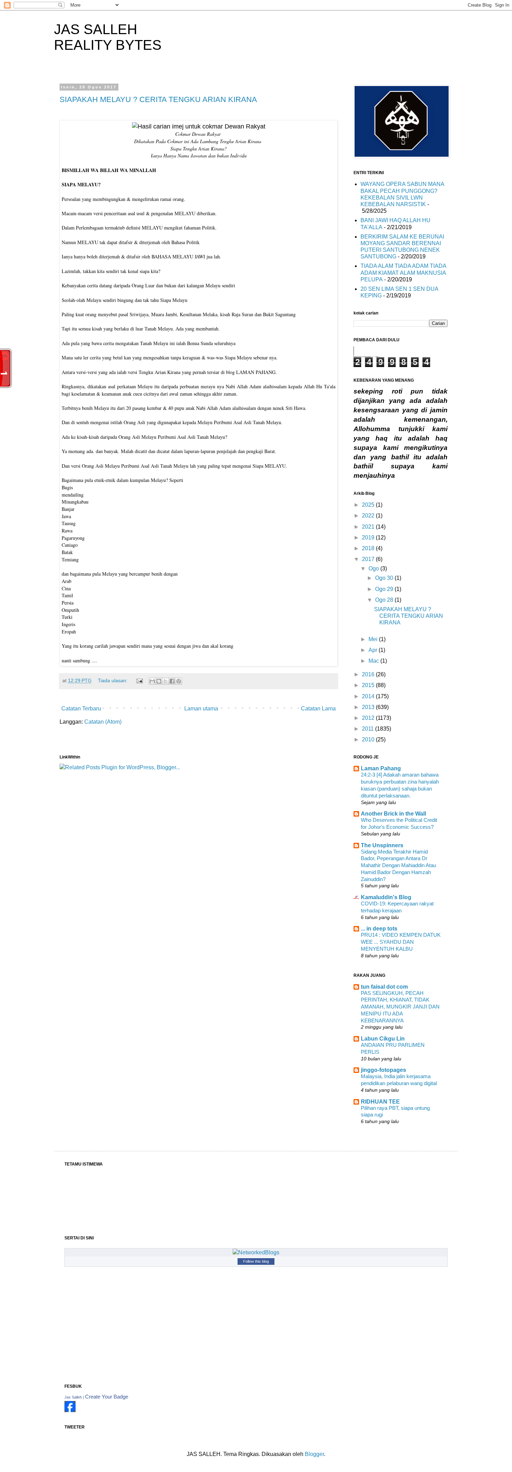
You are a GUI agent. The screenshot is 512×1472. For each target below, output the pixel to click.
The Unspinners (382, 845)
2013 (369, 707)
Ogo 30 (385, 578)
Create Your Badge (106, 1397)
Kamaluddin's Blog (386, 897)
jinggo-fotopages (383, 1070)
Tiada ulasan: (113, 680)
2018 (369, 548)
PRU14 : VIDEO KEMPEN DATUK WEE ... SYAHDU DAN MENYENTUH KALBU (401, 942)
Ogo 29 (385, 589)
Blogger (314, 1454)
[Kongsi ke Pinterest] (178, 681)
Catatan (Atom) (103, 722)
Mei (374, 639)
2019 (369, 537)
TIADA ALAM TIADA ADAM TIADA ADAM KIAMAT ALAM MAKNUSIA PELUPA (403, 272)
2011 (368, 729)
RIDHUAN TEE (380, 1102)
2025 (369, 505)
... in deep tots (379, 929)
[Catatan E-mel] (139, 680)
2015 (369, 685)
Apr (374, 650)
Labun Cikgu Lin (383, 1039)
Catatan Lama (318, 708)
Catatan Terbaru (81, 708)
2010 (369, 739)
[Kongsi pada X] (165, 681)
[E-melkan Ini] (152, 681)
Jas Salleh (73, 1397)
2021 (369, 527)
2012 (369, 718)
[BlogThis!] (158, 681)
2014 (369, 696)
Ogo (374, 568)
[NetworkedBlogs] (256, 1252)
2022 (369, 516)
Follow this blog (256, 1261)
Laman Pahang (381, 768)
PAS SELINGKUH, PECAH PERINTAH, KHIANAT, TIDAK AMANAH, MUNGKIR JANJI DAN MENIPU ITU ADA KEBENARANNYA (400, 1006)
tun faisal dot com (384, 987)
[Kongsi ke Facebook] (172, 681)
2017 (369, 559)
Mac (374, 661)
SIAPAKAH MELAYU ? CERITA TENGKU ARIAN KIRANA (158, 99)
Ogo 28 (385, 600)
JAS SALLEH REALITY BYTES (108, 37)
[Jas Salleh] (70, 1410)
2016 (369, 674)
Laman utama (201, 708)
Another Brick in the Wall (393, 814)
